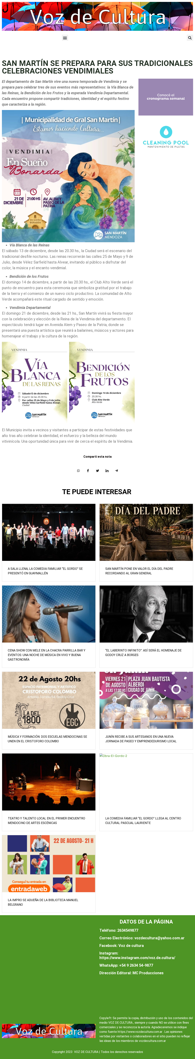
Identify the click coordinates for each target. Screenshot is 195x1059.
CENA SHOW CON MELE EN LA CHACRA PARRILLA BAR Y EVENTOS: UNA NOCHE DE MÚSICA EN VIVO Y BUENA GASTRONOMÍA (46, 655)
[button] (65, 38)
